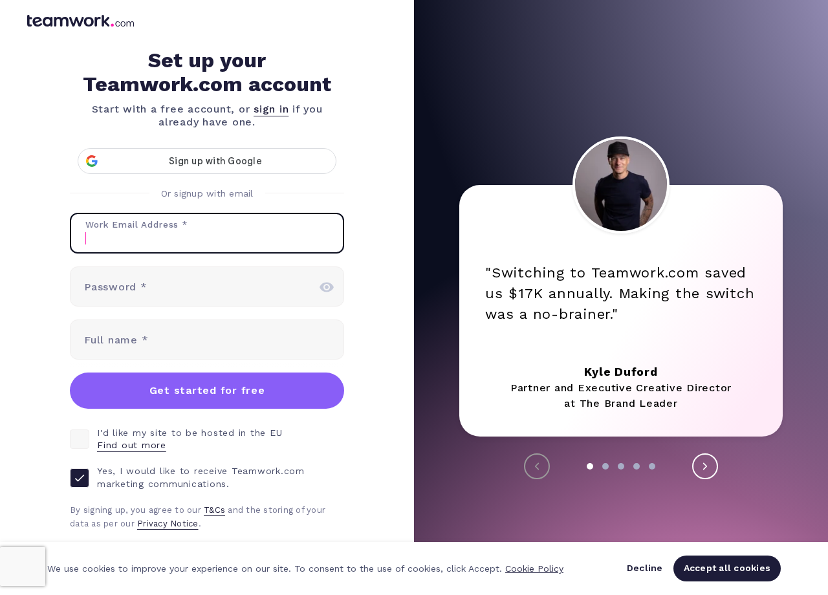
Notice (184, 523)
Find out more (131, 445)
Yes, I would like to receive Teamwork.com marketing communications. (201, 477)
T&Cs (214, 510)
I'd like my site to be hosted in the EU (189, 439)
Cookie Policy (534, 568)
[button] (590, 466)
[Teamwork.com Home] (80, 23)
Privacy (153, 523)
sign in (271, 109)
